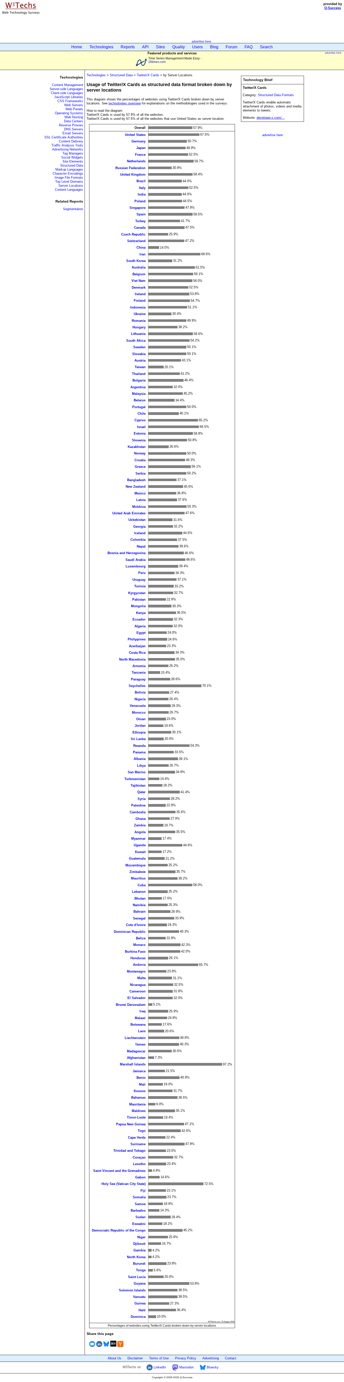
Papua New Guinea (131, 1124)
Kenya (141, 613)
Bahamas (138, 1097)
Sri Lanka (138, 739)
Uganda (140, 845)
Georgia (139, 526)
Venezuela (138, 706)
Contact (230, 1358)
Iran (143, 254)
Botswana (138, 1024)
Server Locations (70, 185)
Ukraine (140, 314)
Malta (141, 978)
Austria (140, 360)
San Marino (137, 772)
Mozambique (135, 865)
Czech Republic (133, 234)
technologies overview (125, 103)
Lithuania (138, 334)
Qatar (141, 792)
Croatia (140, 460)
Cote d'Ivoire (136, 925)
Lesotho (139, 1164)
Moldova (139, 506)
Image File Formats (69, 177)
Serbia (140, 473)
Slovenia (139, 440)
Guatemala (137, 858)
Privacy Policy (185, 1358)
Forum (231, 47)
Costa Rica (137, 653)
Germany (138, 141)
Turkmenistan (135, 779)
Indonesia (138, 307)
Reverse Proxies (71, 125)
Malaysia (139, 393)
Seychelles (137, 686)
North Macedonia (132, 659)
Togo (142, 1131)
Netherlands (136, 161)
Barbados (138, 1210)
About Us (114, 1358)
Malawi (140, 1018)
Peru (142, 573)
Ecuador (139, 619)
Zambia (140, 825)
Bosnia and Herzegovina (127, 553)
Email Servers (72, 133)
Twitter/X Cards (148, 75)
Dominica (138, 1317)
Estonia (140, 433)
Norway (140, 453)
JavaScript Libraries (68, 97)
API (145, 47)
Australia (139, 267)
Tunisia (140, 586)
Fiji (143, 1190)
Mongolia (138, 606)
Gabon (140, 1177)
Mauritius (138, 878)
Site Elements (72, 161)
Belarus (140, 400)
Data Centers (73, 121)
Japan (141, 148)
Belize (141, 938)
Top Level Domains (69, 181)
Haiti (142, 1310)
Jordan (140, 725)
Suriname (138, 1144)
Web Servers (73, 105)
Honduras (138, 958)
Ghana (140, 818)
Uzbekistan (137, 520)
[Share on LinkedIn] (99, 1348)
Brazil (141, 181)
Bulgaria (139, 380)
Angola (140, 832)
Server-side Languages (66, 89)
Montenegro (136, 971)
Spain (141, 214)
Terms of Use (159, 1358)
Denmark (139, 287)
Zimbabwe (137, 872)
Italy (142, 187)
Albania (140, 759)
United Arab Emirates (129, 513)
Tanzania (139, 672)
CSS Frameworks (70, 101)
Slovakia (139, 354)
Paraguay (138, 679)
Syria (141, 798)
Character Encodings (68, 173)
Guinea (140, 1303)
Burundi (139, 1263)
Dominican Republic (130, 931)
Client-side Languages (67, 93)
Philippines (137, 639)
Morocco (139, 712)
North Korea (136, 1257)
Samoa (140, 1204)
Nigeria (140, 699)
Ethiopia (139, 732)
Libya (141, 765)
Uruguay (139, 579)
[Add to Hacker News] (120, 1348)
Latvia (141, 500)
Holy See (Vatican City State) (123, 1184)
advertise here (201, 41)
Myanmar (138, 838)
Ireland (140, 294)
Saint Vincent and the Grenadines (119, 1170)
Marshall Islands (133, 1064)
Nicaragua (138, 984)
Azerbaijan (137, 646)
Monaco (139, 945)
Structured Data (71, 165)
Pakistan (139, 599)
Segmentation (73, 209)
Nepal (141, 546)
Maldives (139, 1111)
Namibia (139, 905)
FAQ (249, 47)
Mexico (140, 493)
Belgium (139, 274)
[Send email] (92, 1348)
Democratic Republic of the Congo (119, 1230)
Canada (140, 227)
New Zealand (136, 486)
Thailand (139, 373)
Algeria (140, 626)
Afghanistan (136, 1058)
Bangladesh (136, 480)
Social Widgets (72, 157)
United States (135, 134)
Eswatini (139, 1223)
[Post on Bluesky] (106, 1348)
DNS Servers (73, 129)
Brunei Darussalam (131, 1004)
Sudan (140, 1217)
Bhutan (140, 898)
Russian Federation (130, 168)
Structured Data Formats (276, 95)
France (140, 154)
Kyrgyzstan (137, 593)
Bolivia (140, 692)
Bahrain (139, 911)
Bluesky (212, 1367)
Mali (142, 1084)
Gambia (139, 1250)
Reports (128, 47)
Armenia (139, 666)
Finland (140, 300)
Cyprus (140, 420)
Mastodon (186, 1367)
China (141, 247)
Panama (139, 752)
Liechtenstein (135, 1038)
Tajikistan (138, 785)
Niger (141, 1237)
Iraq (143, 1011)
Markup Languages (69, 169)
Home (76, 47)
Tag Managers (72, 153)
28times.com (157, 61)
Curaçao (139, 1157)
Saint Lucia (137, 1277)
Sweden (139, 347)
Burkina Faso (135, 951)
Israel (141, 427)
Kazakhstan (137, 447)
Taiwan (140, 367)
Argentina (138, 387)
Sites (160, 47)
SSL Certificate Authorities (63, 137)
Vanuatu (139, 1297)
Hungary (139, 327)
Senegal (139, 918)
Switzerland (136, 241)
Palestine (138, 805)
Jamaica (139, 1071)
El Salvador (136, 998)
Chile (141, 413)
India (142, 194)
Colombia (138, 540)
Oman (141, 719)
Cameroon (137, 991)
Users (197, 47)
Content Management (67, 85)
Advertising (210, 1358)
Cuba (141, 885)
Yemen (140, 1044)
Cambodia (138, 812)
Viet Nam (138, 281)
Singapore (137, 208)
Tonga (141, 1270)
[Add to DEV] (113, 1348)
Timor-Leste (136, 1117)
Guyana (140, 1283)
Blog (214, 47)
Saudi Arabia (135, 559)
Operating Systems (69, 113)
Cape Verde (137, 1137)
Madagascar (136, 1051)
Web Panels (74, 109)
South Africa (136, 340)
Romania (139, 320)
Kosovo (140, 1091)
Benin (141, 1078)
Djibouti (139, 1243)
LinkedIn (159, 1367)
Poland (140, 201)
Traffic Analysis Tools (67, 145)
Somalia (139, 1197)
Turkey (140, 221)
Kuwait (140, 852)
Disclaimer (135, 1358)
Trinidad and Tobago (129, 1151)
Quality (178, 47)
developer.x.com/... (271, 118)
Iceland (140, 533)
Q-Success (332, 8)
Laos (142, 1031)
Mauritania (137, 1104)
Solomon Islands (132, 1290)
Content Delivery (71, 141)
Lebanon (139, 892)
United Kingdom (133, 174)
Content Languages (69, 189)
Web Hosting (73, 117)
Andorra (139, 965)
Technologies (101, 47)
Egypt (141, 633)
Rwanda (139, 745)
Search (266, 47)
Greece (140, 467)
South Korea (136, 261)
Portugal (139, 407)
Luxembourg (136, 566)
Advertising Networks (67, 149)
